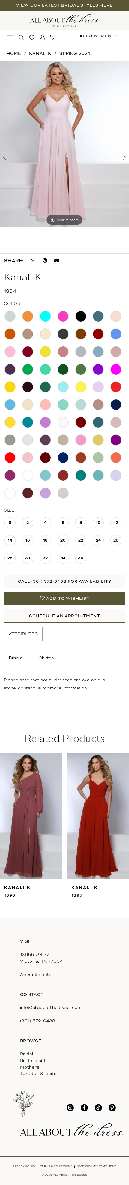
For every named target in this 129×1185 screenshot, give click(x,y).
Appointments (36, 974)
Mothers (30, 1067)
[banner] (64, 20)
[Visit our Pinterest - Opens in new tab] (112, 1108)
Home (14, 53)
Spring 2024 (74, 53)
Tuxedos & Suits (38, 1073)
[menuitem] (10, 37)
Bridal (26, 1054)
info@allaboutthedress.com (51, 1007)
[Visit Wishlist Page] (32, 38)
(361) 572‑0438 (38, 1021)
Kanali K (40, 53)
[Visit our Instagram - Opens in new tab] (70, 1108)
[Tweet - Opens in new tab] (33, 260)
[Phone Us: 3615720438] (53, 38)
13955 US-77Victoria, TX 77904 (41, 958)
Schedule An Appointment (64, 615)
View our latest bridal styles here (64, 5)
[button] (10, 37)
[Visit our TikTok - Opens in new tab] (98, 1108)
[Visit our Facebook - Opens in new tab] (84, 1108)
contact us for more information (52, 688)
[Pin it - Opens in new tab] (45, 260)
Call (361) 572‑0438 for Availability (64, 581)
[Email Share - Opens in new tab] (56, 260)
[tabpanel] (64, 144)
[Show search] (21, 38)
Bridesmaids (34, 1060)
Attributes (23, 634)
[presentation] (31, 816)
